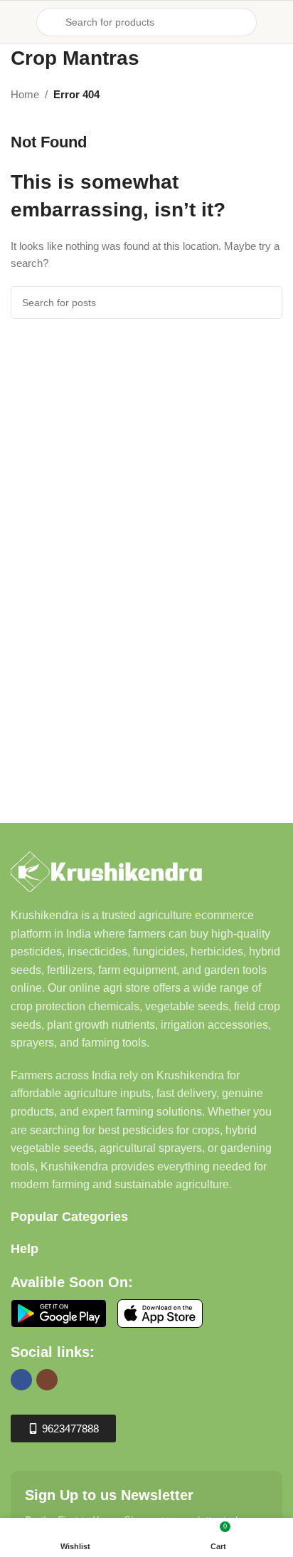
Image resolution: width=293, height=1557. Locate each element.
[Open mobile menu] (16, 22)
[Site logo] (146, 8)
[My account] (276, 22)
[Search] (266, 302)
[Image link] (106, 870)
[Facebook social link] (21, 1379)
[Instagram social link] (47, 1379)
